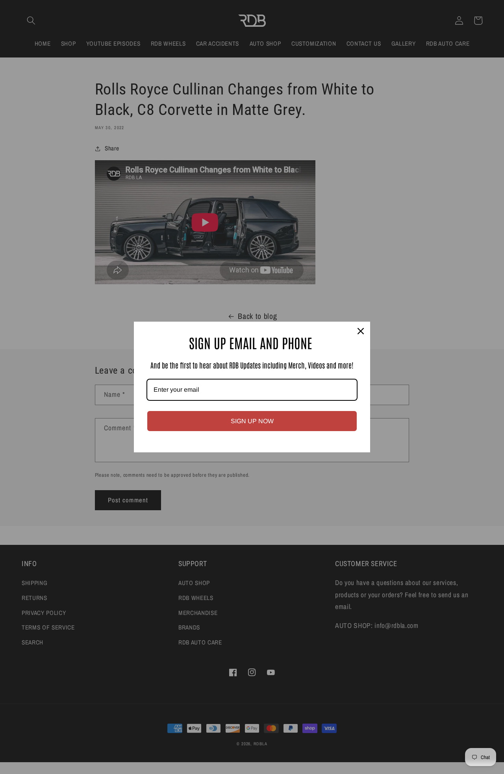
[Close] (360, 331)
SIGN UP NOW (252, 421)
